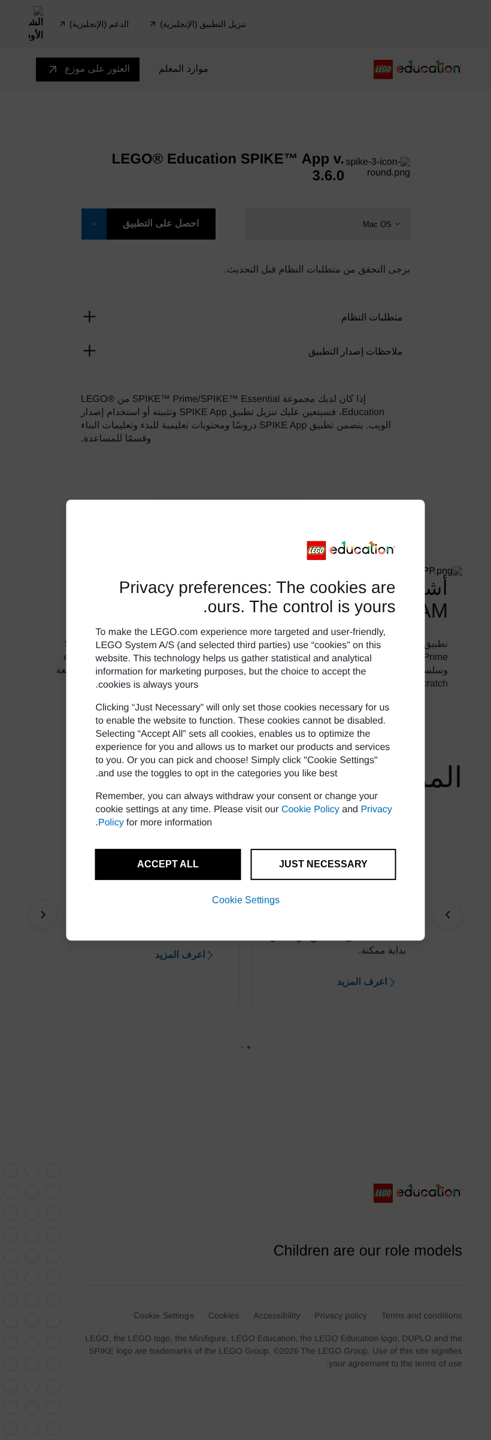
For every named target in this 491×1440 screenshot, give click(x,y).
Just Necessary (323, 864)
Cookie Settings (246, 900)
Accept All (168, 864)
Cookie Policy (310, 809)
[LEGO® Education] (351, 550)
